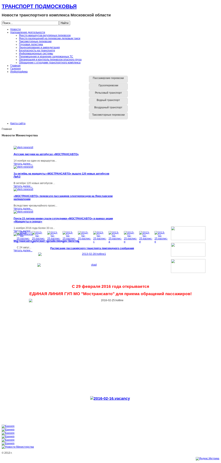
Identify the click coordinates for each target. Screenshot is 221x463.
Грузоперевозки (108, 85)
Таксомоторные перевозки (35, 41)
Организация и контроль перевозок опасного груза (50, 59)
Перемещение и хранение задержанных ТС (46, 56)
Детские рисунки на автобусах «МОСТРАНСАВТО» (46, 154)
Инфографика (19, 71)
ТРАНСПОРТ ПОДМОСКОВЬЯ (39, 6)
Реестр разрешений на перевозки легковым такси (49, 38)
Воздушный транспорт (108, 107)
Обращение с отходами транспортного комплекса (50, 62)
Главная (15, 65)
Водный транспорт (108, 100)
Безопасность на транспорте (37, 50)
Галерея (15, 68)
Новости (15, 29)
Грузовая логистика (31, 44)
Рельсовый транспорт (108, 92)
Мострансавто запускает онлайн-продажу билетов (46, 241)
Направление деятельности (27, 32)
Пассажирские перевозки (108, 78)
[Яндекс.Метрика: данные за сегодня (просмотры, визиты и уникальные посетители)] (207, 458)
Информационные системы (36, 53)
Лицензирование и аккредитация (39, 47)
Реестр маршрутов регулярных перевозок (45, 35)
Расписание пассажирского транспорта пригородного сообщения (92, 248)
